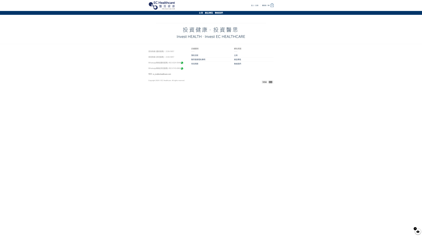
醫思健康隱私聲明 (198, 59)
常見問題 (194, 64)
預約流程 (194, 55)
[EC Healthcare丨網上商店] (161, 6)
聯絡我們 (219, 13)
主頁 (201, 13)
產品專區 (209, 13)
